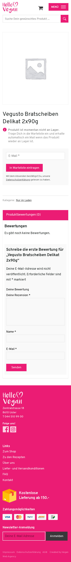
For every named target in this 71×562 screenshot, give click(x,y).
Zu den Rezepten (14, 457)
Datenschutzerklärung (18, 180)
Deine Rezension (18, 295)
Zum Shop (9, 451)
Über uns (9, 463)
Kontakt (8, 480)
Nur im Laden (24, 200)
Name (11, 331)
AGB (44, 552)
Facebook (6, 429)
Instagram (13, 429)
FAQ (5, 474)
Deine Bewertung (17, 289)
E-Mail (11, 349)
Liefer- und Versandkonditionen (23, 468)
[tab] (35, 215)
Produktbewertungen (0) (23, 214)
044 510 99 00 (14, 416)
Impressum (9, 552)
